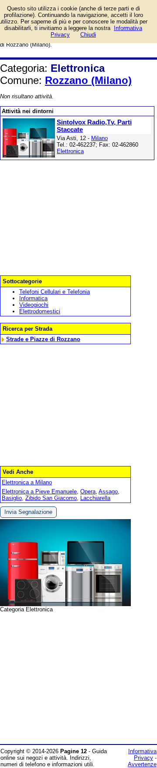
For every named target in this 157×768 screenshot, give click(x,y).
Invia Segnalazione (28, 512)
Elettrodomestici (39, 311)
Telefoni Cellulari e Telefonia (54, 291)
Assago (108, 491)
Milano (99, 138)
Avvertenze (142, 764)
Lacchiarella (95, 498)
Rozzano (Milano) (88, 80)
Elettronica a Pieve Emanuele (39, 491)
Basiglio (12, 498)
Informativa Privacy (142, 754)
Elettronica (70, 151)
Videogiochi (33, 305)
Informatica (33, 298)
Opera (88, 491)
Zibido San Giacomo (51, 498)
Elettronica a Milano (27, 482)
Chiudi (88, 34)
